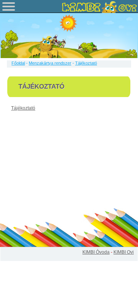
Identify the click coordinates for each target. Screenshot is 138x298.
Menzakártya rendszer (50, 63)
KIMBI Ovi (123, 252)
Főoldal (18, 63)
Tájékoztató (23, 108)
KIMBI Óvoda (96, 252)
